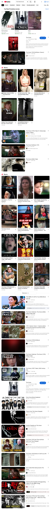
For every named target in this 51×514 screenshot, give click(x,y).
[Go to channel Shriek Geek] (27, 401)
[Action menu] (48, 37)
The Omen (28, 37)
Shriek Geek (30, 400)
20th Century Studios (31, 373)
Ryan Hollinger (30, 486)
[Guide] (2, 1)
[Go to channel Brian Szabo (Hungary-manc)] (27, 148)
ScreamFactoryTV (31, 359)
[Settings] (41, 1)
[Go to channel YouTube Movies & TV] (27, 39)
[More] (48, 308)
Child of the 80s (30, 331)
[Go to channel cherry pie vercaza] (27, 56)
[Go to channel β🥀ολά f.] (27, 162)
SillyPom (29, 414)
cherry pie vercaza (31, 55)
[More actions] (15, 93)
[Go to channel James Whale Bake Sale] (27, 429)
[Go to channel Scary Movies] (27, 343)
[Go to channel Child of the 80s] (27, 331)
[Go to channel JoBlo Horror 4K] (27, 302)
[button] (39, 308)
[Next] (41, 20)
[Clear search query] (27, 1)
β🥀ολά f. (29, 162)
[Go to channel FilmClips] (27, 457)
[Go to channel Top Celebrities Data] (27, 501)
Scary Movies (30, 343)
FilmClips (29, 457)
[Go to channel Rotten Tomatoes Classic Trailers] (27, 136)
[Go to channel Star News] (27, 444)
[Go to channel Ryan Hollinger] (27, 487)
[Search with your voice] (35, 1)
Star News (29, 444)
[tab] (2, 5)
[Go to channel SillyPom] (27, 415)
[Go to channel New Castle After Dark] (27, 473)
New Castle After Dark (32, 472)
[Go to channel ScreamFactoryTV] (27, 317)
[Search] (31, 1)
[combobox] (21, 1)
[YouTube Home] (7, 1)
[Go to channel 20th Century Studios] (27, 373)
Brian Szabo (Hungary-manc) (33, 148)
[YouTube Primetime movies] (2, 9)
